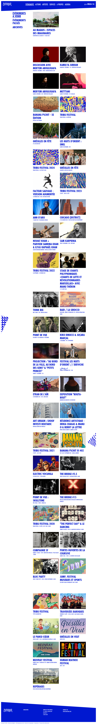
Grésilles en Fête (69, 168)
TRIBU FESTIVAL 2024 (44, 168)
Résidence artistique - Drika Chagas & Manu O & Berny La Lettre (72, 424)
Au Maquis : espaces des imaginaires (44, 31)
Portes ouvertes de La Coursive (72, 551)
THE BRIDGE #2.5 (68, 474)
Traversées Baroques (72, 611)
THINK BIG (38, 310)
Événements (30, 4)
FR (84, 4)
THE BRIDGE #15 (68, 497)
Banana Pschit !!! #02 (72, 450)
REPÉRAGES (38, 686)
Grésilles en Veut (69, 637)
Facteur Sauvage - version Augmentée (44, 192)
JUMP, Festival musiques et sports (71, 578)
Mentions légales (11, 723)
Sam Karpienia (68, 241)
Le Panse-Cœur (41, 637)
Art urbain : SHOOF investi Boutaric (43, 422)
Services (52, 4)
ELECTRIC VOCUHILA (43, 474)
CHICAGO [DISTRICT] (70, 217)
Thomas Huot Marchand (44, 723)
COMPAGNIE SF (40, 550)
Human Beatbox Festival (69, 661)
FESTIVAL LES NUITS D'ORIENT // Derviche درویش (72, 365)
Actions (38, 4)
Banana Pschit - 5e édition (43, 116)
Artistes (45, 4)
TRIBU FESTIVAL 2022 (44, 270)
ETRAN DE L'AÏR (40, 394)
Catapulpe (31, 723)
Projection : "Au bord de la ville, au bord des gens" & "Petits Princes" (45, 366)
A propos (60, 4)
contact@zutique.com (67, 711)
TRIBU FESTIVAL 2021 (44, 450)
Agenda (67, 4)
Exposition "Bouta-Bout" (70, 395)
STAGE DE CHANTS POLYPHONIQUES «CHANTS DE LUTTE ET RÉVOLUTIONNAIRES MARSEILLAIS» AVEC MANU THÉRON (71, 278)
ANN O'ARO (39, 217)
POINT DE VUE (40, 335)
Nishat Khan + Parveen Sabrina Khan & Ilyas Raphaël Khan (45, 244)
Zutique (2, 723)
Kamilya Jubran (69, 65)
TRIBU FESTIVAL (68, 115)
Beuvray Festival (42, 660)
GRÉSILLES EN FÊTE (42, 141)
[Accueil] (6, 3)
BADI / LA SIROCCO (69, 310)
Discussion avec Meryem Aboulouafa (44, 66)
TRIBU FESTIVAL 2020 (44, 524)
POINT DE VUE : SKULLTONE (40, 498)
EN (86, 4)
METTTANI (65, 91)
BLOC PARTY (39, 576)
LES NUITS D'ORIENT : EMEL (70, 142)
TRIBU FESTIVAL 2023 (71, 191)
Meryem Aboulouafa (44, 91)
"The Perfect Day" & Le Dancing (72, 525)
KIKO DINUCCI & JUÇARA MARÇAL (72, 336)
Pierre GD (27, 723)
